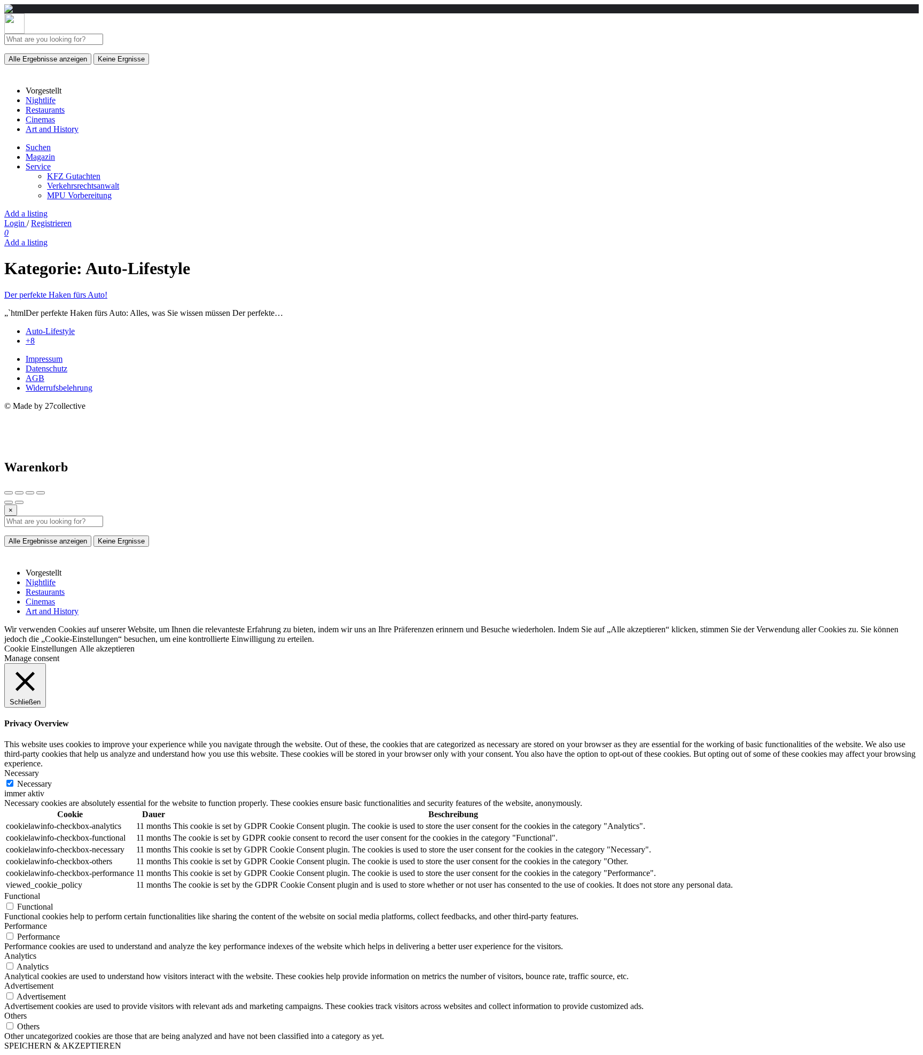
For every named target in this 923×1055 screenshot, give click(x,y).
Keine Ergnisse (121, 59)
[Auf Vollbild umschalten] (30, 492)
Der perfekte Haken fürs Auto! (55, 294)
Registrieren (51, 223)
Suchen (38, 147)
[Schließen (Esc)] (8, 492)
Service (38, 166)
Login (15, 223)
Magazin (40, 156)
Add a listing (26, 213)
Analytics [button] (20, 955)
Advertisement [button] (28, 985)
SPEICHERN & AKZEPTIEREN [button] (62, 1045)
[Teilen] (19, 492)
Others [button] (15, 1015)
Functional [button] (22, 896)
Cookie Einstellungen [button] (40, 648)
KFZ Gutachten (73, 176)
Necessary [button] (21, 773)
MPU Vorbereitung (79, 195)
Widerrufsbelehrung (59, 387)
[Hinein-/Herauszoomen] (40, 492)
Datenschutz (46, 368)
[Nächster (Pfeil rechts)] (19, 502)
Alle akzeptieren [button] (107, 648)
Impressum (44, 358)
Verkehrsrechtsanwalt (83, 185)
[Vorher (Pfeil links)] (8, 502)
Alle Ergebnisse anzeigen (48, 59)
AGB (35, 378)
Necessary (34, 783)
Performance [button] (25, 925)
